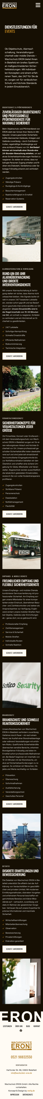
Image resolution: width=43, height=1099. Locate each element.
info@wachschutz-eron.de (21, 1072)
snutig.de (31, 1090)
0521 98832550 (21, 1056)
